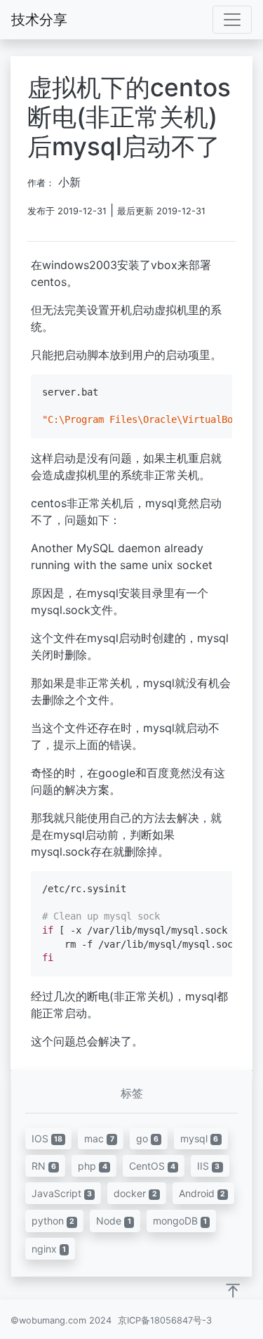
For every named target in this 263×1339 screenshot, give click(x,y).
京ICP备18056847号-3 (165, 1320)
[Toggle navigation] (232, 20)
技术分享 (39, 19)
